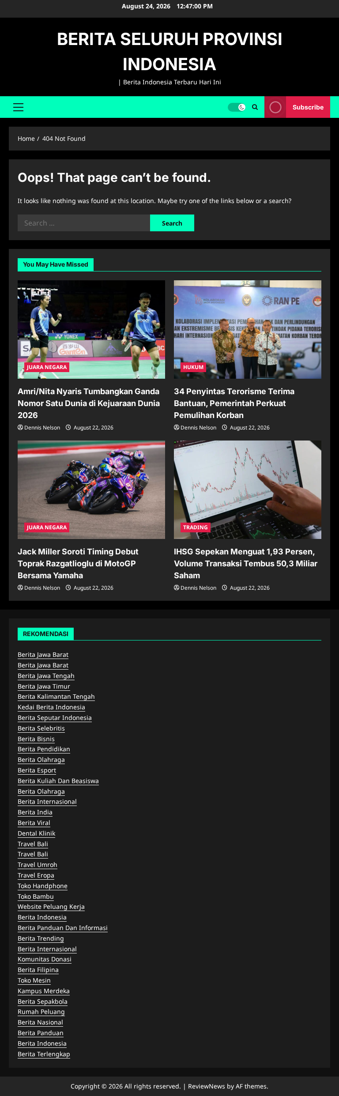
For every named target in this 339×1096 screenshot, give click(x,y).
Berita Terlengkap (44, 1054)
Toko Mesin (34, 980)
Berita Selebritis (41, 728)
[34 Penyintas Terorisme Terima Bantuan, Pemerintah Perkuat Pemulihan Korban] (247, 329)
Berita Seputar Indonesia (55, 717)
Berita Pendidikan (44, 749)
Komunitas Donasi (45, 959)
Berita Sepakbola (43, 1001)
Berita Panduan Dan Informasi (63, 927)
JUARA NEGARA (47, 367)
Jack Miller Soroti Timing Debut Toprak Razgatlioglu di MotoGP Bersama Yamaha (78, 563)
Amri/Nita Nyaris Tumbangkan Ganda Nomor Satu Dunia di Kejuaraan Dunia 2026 (89, 403)
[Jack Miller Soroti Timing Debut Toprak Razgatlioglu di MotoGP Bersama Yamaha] (91, 490)
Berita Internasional (47, 801)
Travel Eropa (36, 875)
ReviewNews (206, 1086)
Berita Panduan (41, 1032)
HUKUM (193, 367)
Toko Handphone (43, 885)
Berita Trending (41, 938)
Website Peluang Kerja (51, 906)
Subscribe (308, 106)
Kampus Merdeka (44, 991)
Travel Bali (33, 844)
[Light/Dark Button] (236, 106)
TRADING (195, 527)
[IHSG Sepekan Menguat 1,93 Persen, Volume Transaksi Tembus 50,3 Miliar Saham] (247, 490)
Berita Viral (34, 822)
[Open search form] (255, 107)
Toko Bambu (36, 896)
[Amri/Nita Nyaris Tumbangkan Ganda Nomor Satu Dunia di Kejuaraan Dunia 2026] (91, 329)
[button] (18, 107)
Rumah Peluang (41, 1011)
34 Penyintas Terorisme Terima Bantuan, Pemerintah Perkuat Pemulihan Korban (234, 403)
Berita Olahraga (41, 759)
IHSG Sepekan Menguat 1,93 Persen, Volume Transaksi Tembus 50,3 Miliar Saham (245, 563)
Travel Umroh (37, 864)
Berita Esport (37, 770)
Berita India (35, 812)
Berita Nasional (40, 1022)
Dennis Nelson (42, 427)
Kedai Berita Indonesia (51, 707)
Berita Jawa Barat (43, 654)
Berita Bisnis (36, 738)
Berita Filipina (38, 969)
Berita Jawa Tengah (46, 675)
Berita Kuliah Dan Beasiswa (58, 780)
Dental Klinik (36, 833)
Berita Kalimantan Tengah (56, 696)
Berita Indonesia (42, 917)
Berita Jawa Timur (44, 686)
